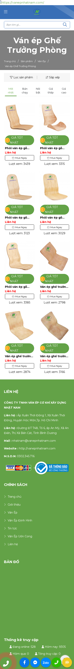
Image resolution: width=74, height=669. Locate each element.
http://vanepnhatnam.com (37, 448)
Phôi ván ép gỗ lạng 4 (16, 287)
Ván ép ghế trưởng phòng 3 (54, 287)
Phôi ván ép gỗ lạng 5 (51, 218)
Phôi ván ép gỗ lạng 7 (51, 148)
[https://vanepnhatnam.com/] (37, 12)
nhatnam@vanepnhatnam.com (34, 440)
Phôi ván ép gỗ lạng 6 (16, 218)
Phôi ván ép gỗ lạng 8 (16, 148)
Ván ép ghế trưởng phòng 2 (19, 356)
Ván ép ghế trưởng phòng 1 (54, 356)
